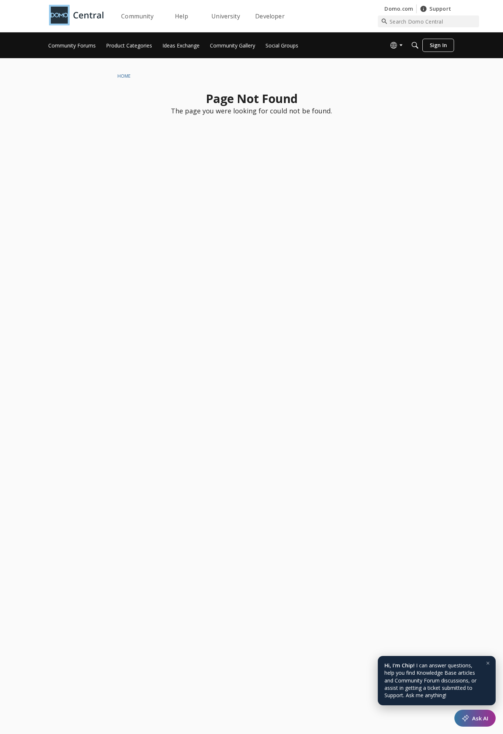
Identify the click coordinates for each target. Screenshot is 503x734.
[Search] (415, 45)
